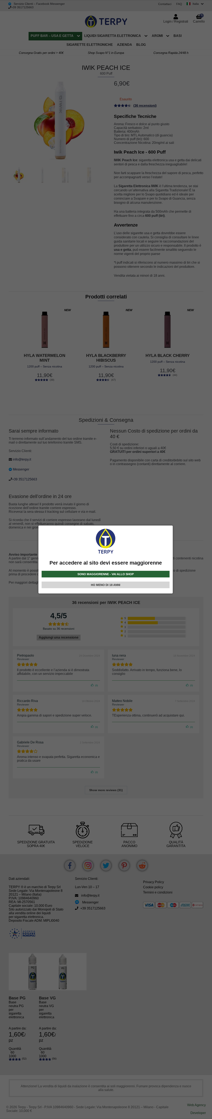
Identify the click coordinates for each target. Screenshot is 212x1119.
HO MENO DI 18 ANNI (105, 585)
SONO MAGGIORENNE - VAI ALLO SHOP (105, 574)
